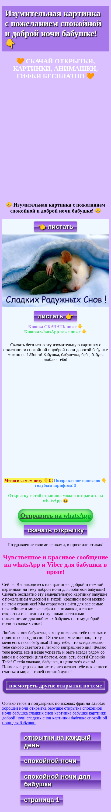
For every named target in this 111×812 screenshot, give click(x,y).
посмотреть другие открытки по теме (55, 686)
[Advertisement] (55, 141)
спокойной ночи (50, 760)
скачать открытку (55, 530)
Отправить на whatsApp (55, 515)
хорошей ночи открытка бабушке (32, 708)
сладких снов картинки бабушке (56, 718)
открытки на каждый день (57, 741)
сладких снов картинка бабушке (58, 713)
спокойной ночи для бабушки (57, 780)
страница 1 (41, 799)
